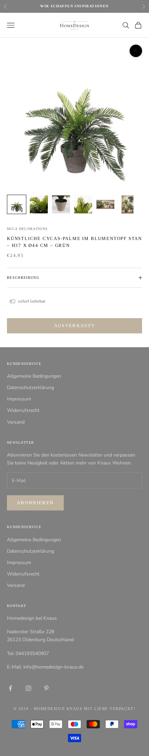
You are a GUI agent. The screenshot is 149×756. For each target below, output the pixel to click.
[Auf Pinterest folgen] (46, 688)
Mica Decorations (27, 229)
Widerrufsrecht (23, 410)
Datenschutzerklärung (30, 387)
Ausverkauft (74, 325)
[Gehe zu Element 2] (39, 204)
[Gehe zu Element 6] (127, 204)
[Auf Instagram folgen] (28, 688)
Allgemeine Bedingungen (34, 376)
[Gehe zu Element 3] (61, 204)
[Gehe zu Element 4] (83, 204)
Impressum (19, 399)
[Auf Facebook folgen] (10, 688)
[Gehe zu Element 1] (16, 204)
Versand (16, 422)
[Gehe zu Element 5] (105, 204)
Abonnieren (35, 502)
